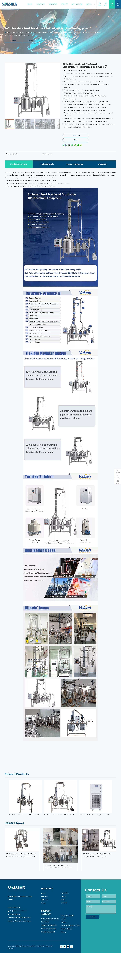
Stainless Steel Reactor (49, 925)
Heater (63, 919)
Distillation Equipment (48, 928)
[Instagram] (68, 946)
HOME (29, 4)
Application (65, 893)
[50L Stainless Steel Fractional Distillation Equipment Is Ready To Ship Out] (99, 839)
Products (44, 896)
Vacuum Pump (66, 929)
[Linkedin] (61, 946)
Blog (63, 899)
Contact (64, 903)
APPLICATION (77, 4)
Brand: (44, 154)
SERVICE (64, 4)
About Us (31, 40)
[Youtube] (71, 946)
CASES (88, 4)
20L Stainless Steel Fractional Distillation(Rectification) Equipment (25, 815)
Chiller (63, 922)
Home (13, 40)
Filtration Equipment (48, 932)
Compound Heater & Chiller (70, 925)
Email (76, 140)
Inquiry (74, 135)
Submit (92, 917)
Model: (8, 154)
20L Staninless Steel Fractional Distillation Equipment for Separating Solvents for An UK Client (21, 855)
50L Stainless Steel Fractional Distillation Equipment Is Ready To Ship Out (97, 855)
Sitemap (10, 948)
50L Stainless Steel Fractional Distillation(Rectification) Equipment (60, 815)
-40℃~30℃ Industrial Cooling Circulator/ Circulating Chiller (95, 815)
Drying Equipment (67, 915)
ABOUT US (53, 4)
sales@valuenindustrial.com (18, 911)
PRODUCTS (40, 4)
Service (43, 903)
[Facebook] (64, 946)
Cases (63, 896)
